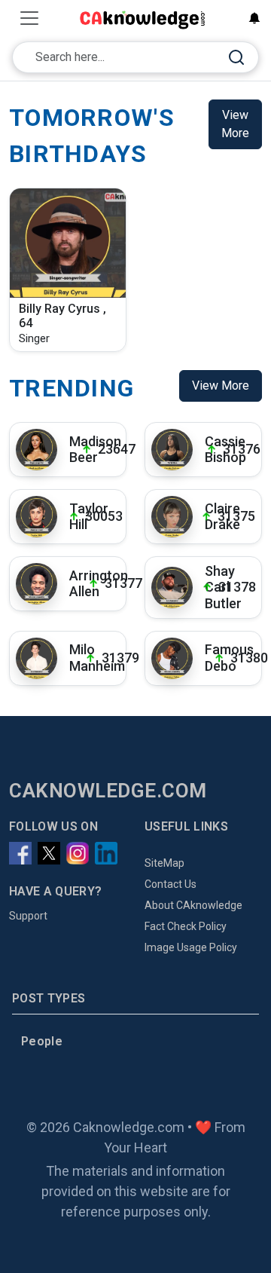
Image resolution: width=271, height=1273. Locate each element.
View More (235, 124)
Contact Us (170, 884)
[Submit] (236, 57)
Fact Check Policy (186, 926)
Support (28, 916)
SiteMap (164, 863)
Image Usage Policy (191, 947)
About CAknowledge (193, 905)
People (41, 1041)
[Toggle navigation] (29, 18)
